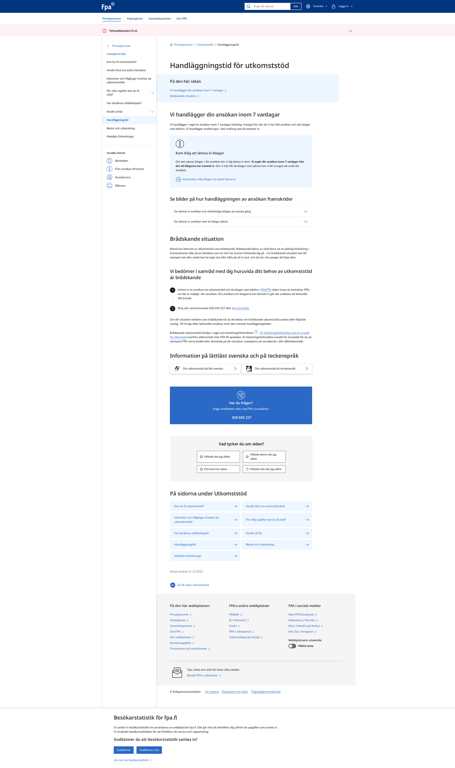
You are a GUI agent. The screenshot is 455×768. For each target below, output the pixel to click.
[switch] (292, 646)
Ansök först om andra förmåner (126, 70)
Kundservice (123, 177)
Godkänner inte (149, 750)
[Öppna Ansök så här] (152, 112)
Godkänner (124, 750)
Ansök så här (115, 111)
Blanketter (121, 160)
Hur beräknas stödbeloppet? (124, 103)
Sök (295, 6)
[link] (112, 18)
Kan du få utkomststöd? (121, 62)
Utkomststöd (116, 54)
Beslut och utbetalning (121, 128)
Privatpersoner (121, 46)
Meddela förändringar (120, 136)
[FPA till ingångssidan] (108, 6)
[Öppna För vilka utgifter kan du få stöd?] (152, 93)
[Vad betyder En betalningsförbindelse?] (256, 332)
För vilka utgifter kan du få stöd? (123, 92)
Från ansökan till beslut (129, 169)
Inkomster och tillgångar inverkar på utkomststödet (129, 80)
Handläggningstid (117, 120)
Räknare (120, 185)
